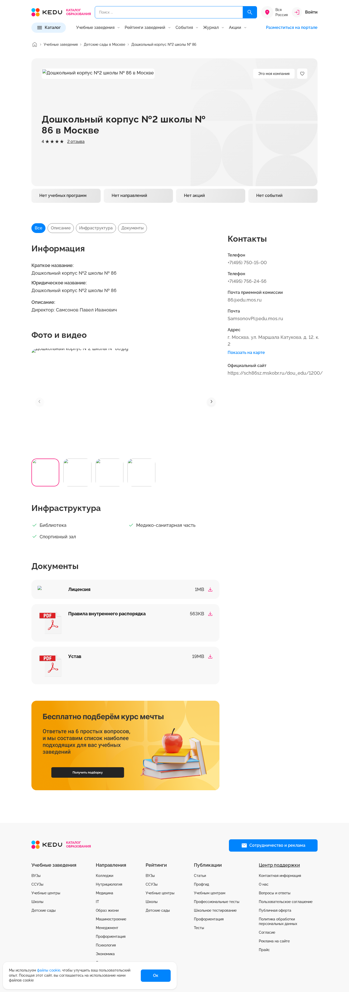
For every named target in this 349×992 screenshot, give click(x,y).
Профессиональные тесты (216, 902)
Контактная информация (280, 876)
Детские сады (43, 910)
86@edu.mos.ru (245, 300)
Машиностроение (111, 919)
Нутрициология (109, 884)
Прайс (264, 950)
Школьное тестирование (215, 910)
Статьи (200, 876)
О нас (264, 884)
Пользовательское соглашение (285, 902)
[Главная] (34, 44)
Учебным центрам (209, 893)
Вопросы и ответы (274, 893)
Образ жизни (107, 910)
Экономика (105, 954)
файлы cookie (48, 970)
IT (97, 902)
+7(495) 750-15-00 (247, 262)
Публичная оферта (275, 910)
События (184, 28)
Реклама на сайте (274, 941)
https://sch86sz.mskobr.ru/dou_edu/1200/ (275, 373)
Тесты (199, 928)
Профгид (201, 884)
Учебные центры (45, 893)
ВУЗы (36, 876)
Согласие (267, 932)
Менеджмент (107, 928)
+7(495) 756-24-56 (247, 281)
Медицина (104, 893)
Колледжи (104, 876)
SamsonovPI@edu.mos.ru (255, 318)
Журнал (211, 28)
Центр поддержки (279, 865)
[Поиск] (250, 12)
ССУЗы (37, 884)
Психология (106, 945)
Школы (37, 902)
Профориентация (110, 936)
